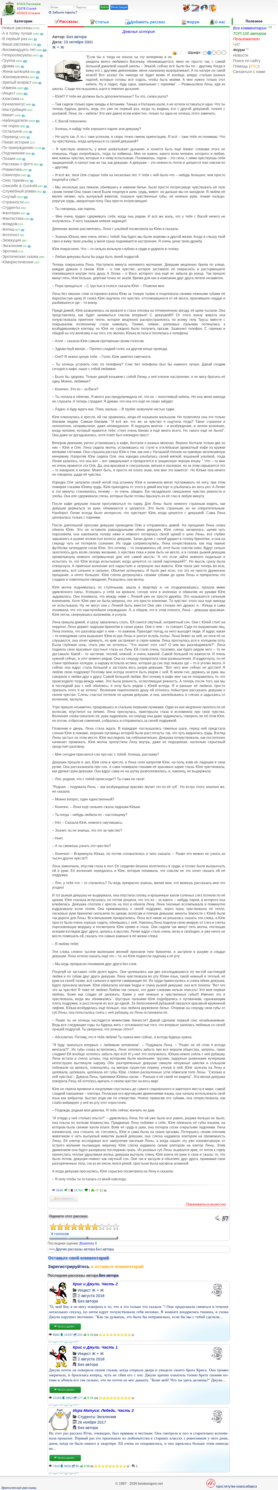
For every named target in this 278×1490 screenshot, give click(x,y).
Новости (240, 55)
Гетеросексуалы (17, 55)
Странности (13, 202)
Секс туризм (13, 180)
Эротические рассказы (18, 1488)
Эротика (9, 251)
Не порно (10, 126)
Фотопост (11, 235)
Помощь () (246, 66)
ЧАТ (236, 44)
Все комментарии (249, 28)
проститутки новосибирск (236, 1486)
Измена (9, 88)
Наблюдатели (15, 120)
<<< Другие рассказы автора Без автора (81, 1249)
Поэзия (8, 158)
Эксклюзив (12, 246)
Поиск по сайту (246, 61)
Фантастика (12, 218)
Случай (9, 196)
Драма (8, 66)
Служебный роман (19, 191)
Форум (239, 50)
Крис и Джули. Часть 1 (95, 1347)
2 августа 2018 (91, 1296)
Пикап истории (15, 142)
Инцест (8, 93)
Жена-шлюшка (15, 71)
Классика (10, 98)
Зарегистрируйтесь (68, 1266)
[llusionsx (86, 1243)
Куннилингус (13, 104)
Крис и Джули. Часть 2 (95, 1284)
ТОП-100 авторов (249, 33)
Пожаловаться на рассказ (206, 1204)
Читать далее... (66, 1326)
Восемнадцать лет (19, 49)
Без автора (76, 37)
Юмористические (17, 262)
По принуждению (18, 147)
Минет (8, 115)
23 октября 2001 (78, 42)
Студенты (11, 207)
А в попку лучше (17, 33)
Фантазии (11, 213)
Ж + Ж (58, 47)
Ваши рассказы (16, 44)
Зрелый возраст (16, 82)
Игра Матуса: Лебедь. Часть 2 (103, 1410)
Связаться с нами (249, 71)
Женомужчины (15, 77)
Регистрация (119, 7)
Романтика (12, 169)
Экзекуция (11, 240)
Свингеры (11, 175)
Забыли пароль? (64, 12)
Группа (8, 60)
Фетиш (8, 229)
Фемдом (9, 224)
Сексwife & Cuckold (19, 186)
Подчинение (13, 153)
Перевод (10, 137)
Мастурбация (14, 109)
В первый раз (14, 39)
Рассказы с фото (17, 164)
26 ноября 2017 (92, 1422)
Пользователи (246, 39)
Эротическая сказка (20, 256)
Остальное (12, 131)
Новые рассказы (17, 28)
